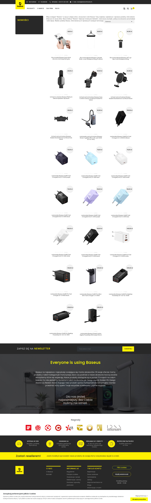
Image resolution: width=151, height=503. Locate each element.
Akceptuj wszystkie (139, 499)
